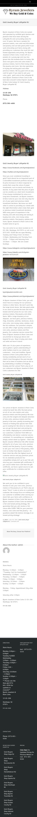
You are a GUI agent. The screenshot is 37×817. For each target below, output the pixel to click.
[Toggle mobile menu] (33, 16)
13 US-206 (7, 93)
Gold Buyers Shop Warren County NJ (8, 811)
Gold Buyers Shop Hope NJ (9, 753)
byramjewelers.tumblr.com (12, 292)
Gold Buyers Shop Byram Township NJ (8, 794)
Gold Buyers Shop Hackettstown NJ (10, 769)
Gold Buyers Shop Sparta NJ (9, 777)
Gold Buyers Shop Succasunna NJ (9, 761)
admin (6, 519)
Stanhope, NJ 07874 (10, 95)
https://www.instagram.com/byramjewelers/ (19, 248)
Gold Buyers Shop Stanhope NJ (9, 785)
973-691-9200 (7, 605)
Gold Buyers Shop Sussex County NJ (8, 802)
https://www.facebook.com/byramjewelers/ (19, 168)
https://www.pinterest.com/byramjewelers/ (18, 296)
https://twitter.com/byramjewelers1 (16, 172)
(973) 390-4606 (9, 103)
